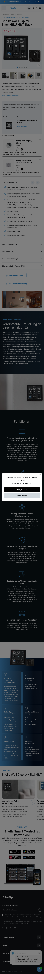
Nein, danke (22, 495)
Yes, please (22, 490)
